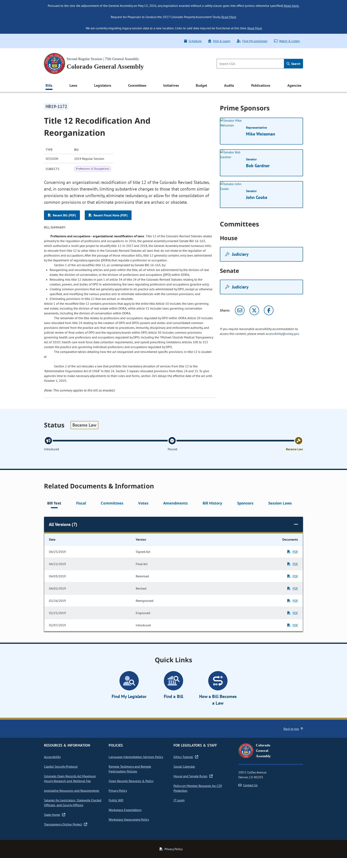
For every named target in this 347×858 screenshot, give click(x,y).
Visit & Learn (221, 41)
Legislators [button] (102, 85)
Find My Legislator (254, 41)
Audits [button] (229, 85)
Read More (228, 17)
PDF (295, 552)
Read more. (291, 6)
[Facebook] (269, 310)
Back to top (291, 729)
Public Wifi (116, 800)
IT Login (179, 800)
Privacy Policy (118, 791)
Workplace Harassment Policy (129, 819)
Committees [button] (137, 85)
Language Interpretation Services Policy (136, 757)
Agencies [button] (294, 85)
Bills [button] (49, 85)
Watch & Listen (289, 41)
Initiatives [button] (171, 85)
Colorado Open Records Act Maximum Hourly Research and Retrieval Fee (70, 778)
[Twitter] (254, 310)
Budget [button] (201, 85)
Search (295, 64)
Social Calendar (184, 766)
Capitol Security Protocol (61, 766)
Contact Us (250, 785)
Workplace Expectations (125, 810)
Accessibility (52, 757)
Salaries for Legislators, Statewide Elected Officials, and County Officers (72, 802)
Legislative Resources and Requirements (71, 791)
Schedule (195, 41)
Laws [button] (73, 85)
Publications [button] (260, 85)
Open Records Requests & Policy (131, 781)
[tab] (54, 503)
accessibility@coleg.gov (282, 334)
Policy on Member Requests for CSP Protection (198, 788)
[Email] (240, 310)
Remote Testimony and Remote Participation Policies (130, 768)
